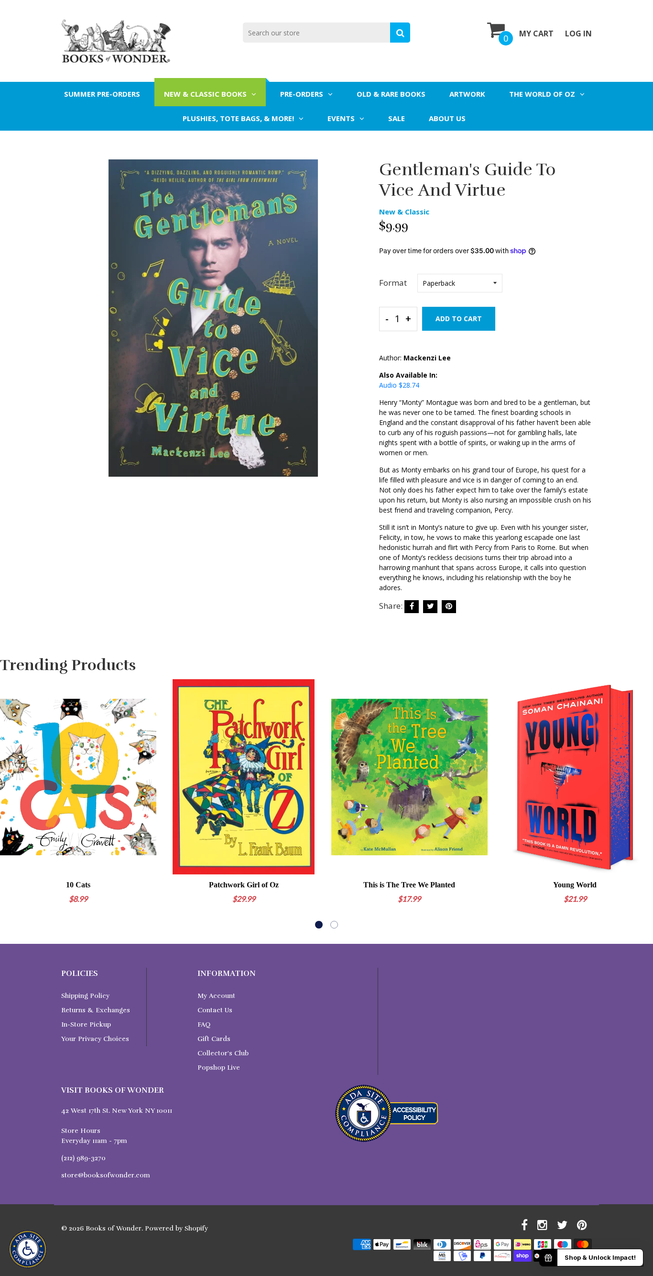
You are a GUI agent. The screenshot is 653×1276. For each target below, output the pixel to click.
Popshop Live (218, 1067)
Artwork (467, 94)
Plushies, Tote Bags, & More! (238, 118)
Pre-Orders (301, 94)
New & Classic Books (205, 94)
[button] (319, 925)
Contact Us (214, 1010)
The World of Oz (542, 94)
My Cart (536, 33)
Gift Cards (213, 1039)
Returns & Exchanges (95, 1010)
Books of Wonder (113, 1228)
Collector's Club (223, 1053)
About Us (447, 118)
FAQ (203, 1024)
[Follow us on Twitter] (430, 606)
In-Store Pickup (86, 1024)
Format (393, 282)
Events (341, 118)
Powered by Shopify (176, 1228)
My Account (216, 996)
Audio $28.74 (399, 385)
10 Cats (78, 885)
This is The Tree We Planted (409, 885)
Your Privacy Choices (95, 1039)
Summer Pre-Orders (102, 94)
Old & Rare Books (391, 94)
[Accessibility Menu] (27, 1249)
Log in (578, 33)
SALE (396, 118)
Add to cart (458, 318)
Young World (575, 885)
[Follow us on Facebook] (411, 606)
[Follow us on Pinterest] (449, 606)
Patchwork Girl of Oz (244, 885)
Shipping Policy (85, 996)
